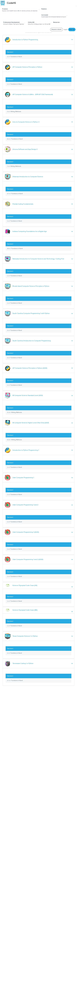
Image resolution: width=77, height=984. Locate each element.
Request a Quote (57, 29)
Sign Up (72, 29)
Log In (66, 29)
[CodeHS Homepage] (9, 3)
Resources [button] (56, 22)
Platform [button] (44, 9)
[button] (21, 9)
